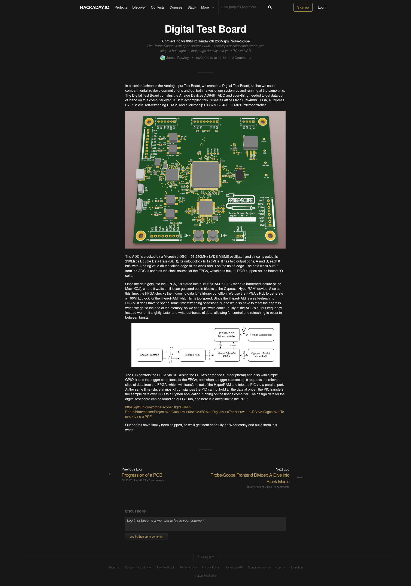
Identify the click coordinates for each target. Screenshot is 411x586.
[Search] (270, 7)
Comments (241, 57)
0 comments (156, 480)
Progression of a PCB (142, 474)
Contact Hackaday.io (138, 567)
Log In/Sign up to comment (146, 536)
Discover (139, 7)
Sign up (303, 7)
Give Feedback (165, 567)
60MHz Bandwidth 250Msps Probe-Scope (218, 41)
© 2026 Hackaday (205, 575)
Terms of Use (188, 567)
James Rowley (177, 57)
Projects (121, 7)
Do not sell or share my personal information (275, 567)
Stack (192, 7)
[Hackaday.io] (94, 7)
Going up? (207, 557)
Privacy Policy (211, 567)
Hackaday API (234, 567)
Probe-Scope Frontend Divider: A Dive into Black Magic (249, 478)
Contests (157, 7)
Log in (322, 7)
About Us (114, 567)
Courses (176, 7)
